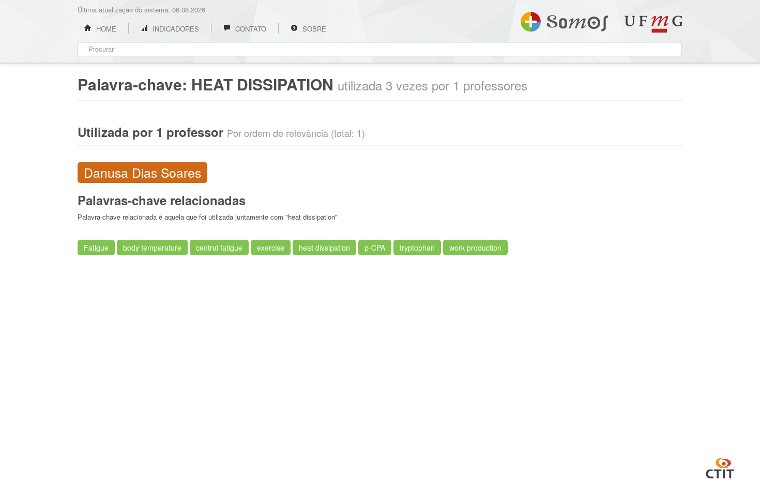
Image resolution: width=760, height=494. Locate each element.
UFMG (653, 24)
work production (475, 247)
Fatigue (96, 247)
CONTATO (249, 29)
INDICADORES (174, 29)
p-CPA (374, 247)
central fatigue (219, 247)
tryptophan (417, 247)
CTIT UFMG (720, 466)
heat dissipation (324, 247)
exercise (270, 247)
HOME (105, 29)
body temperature (152, 247)
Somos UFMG (564, 19)
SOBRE (313, 29)
